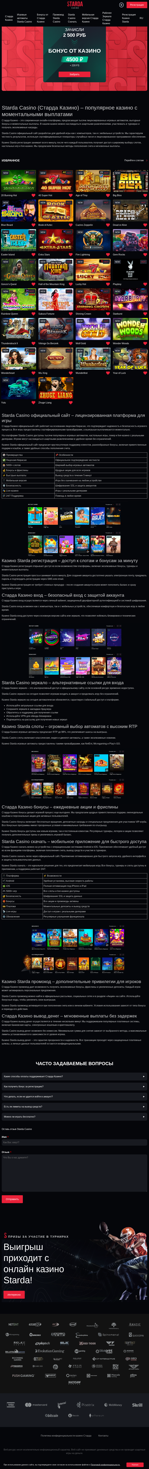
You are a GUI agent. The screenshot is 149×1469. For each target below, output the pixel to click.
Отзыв (5, 1152)
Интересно (14, 1294)
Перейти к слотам (134, 160)
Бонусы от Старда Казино (42, 18)
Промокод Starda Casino (58, 18)
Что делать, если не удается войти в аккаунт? (28, 1096)
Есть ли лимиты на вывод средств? (23, 1106)
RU (141, 18)
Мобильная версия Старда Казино (90, 18)
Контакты (103, 1435)
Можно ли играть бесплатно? (19, 1116)
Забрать (74, 74)
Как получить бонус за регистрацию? (24, 1086)
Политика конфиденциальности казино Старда (66, 1435)
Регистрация (137, 5)
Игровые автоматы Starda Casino (24, 18)
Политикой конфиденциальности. (105, 1465)
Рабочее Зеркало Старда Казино (107, 18)
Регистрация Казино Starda (129, 18)
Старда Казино (9, 18)
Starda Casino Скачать (72, 18)
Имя (4, 1137)
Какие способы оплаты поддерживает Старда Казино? (33, 1076)
